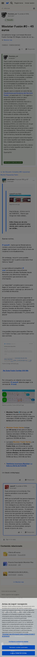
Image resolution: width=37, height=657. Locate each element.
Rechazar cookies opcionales (18, 647)
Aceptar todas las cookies (18, 653)
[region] (18, 627)
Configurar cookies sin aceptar (18, 641)
